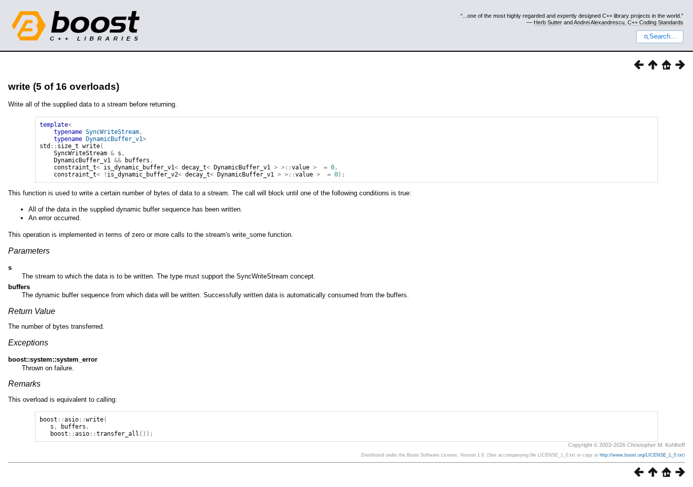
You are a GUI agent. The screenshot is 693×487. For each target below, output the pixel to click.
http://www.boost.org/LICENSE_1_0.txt (641, 455)
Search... (662, 36)
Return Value (31, 311)
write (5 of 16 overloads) (63, 86)
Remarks (24, 383)
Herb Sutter (548, 22)
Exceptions (28, 342)
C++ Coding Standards (655, 22)
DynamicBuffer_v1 (114, 139)
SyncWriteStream (112, 131)
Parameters (29, 251)
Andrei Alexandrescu (599, 22)
